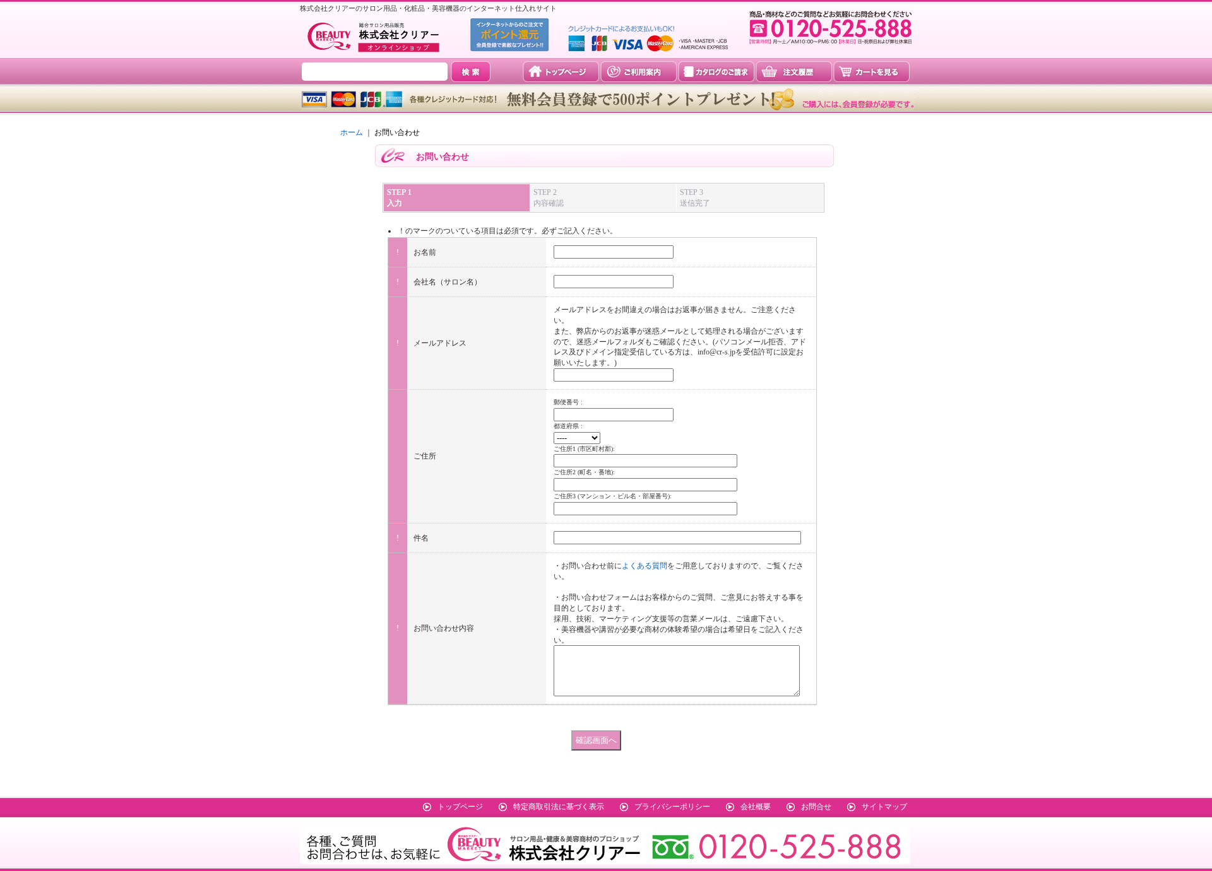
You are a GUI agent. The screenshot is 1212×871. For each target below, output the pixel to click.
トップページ (561, 71)
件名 (421, 538)
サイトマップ (884, 806)
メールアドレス (439, 343)
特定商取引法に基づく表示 (558, 806)
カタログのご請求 (716, 71)
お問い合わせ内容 (443, 628)
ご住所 (424, 456)
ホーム (351, 132)
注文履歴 (794, 71)
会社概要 (755, 806)
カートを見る (871, 71)
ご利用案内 (638, 71)
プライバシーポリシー (672, 806)
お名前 (424, 252)
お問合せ (816, 806)
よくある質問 (644, 565)
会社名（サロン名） (447, 282)
